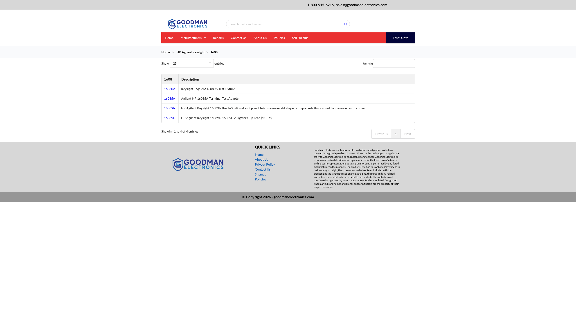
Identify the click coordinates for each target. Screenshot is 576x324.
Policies (279, 38)
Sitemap (260, 174)
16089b (169, 108)
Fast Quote (400, 38)
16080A (169, 89)
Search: (368, 63)
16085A (169, 98)
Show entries (192, 63)
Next (407, 134)
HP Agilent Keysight (191, 52)
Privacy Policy (265, 164)
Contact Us (238, 38)
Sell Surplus (300, 38)
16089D (170, 118)
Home (169, 38)
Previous (381, 134)
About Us (260, 38)
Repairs (218, 38)
